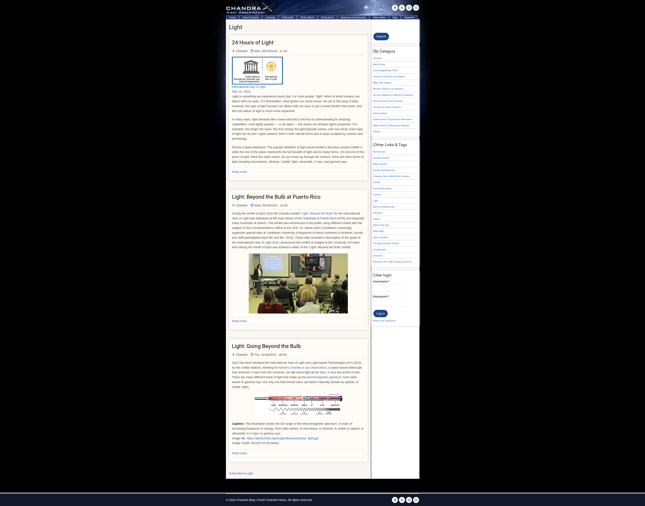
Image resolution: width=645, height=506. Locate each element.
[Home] (250, 7)
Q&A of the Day (381, 225)
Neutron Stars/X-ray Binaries (388, 88)
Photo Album (307, 17)
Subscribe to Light (241, 473)
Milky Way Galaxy (382, 82)
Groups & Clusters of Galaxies (389, 76)
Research (409, 17)
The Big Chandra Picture (386, 243)
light (357, 372)
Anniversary (379, 151)
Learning (270, 17)
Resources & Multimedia (353, 17)
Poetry (376, 219)
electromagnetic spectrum (324, 377)
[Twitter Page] (402, 8)
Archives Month (381, 158)
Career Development (384, 170)
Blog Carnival (380, 164)
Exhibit (376, 182)
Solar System (380, 113)
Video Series (379, 17)
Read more (239, 171)
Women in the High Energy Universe (392, 261)
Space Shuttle (380, 237)
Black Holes (379, 64)
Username (380, 281)
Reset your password (384, 320)
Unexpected (379, 249)
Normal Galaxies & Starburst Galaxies (393, 95)
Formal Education (382, 188)
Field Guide (287, 17)
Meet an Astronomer (384, 206)
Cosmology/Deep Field (385, 70)
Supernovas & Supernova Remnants (392, 119)
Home (232, 17)
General (377, 58)
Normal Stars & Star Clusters (388, 101)
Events (376, 131)
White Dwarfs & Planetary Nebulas (391, 125)
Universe (377, 255)
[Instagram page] (409, 8)
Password (380, 296)
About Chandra (251, 17)
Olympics (378, 212)
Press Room (327, 17)
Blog (395, 17)
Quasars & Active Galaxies (387, 107)
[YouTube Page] (416, 8)
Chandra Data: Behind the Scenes (391, 176)
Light (375, 200)
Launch (377, 194)
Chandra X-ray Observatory (308, 367)
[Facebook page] (395, 8)
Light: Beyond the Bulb (317, 213)
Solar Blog (378, 231)
